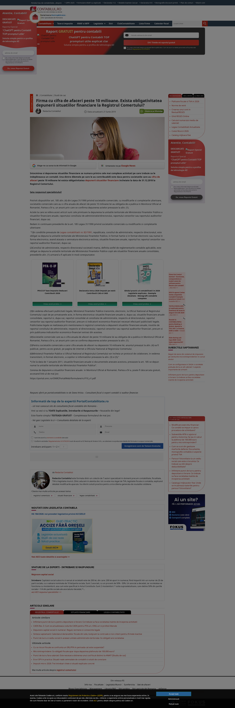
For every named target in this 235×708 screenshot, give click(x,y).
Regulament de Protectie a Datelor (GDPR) (86, 695)
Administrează (173, 699)
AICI (95, 700)
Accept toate (174, 694)
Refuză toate (174, 704)
